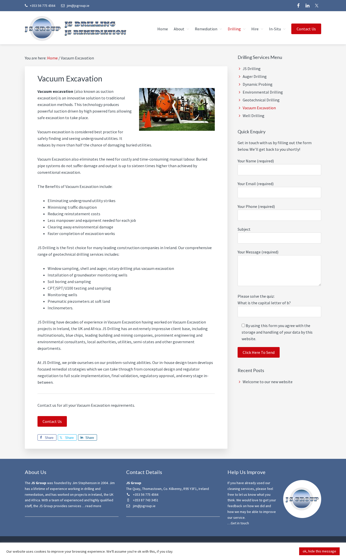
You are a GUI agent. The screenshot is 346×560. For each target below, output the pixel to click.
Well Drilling (253, 115)
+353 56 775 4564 (42, 5)
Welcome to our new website (268, 381)
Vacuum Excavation (259, 107)
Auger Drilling (255, 76)
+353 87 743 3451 (145, 500)
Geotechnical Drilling (261, 99)
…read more (91, 506)
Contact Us (52, 421)
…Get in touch (238, 523)
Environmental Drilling (263, 92)
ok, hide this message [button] (319, 551)
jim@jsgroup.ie (77, 5)
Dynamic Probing (258, 84)
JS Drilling (252, 68)
